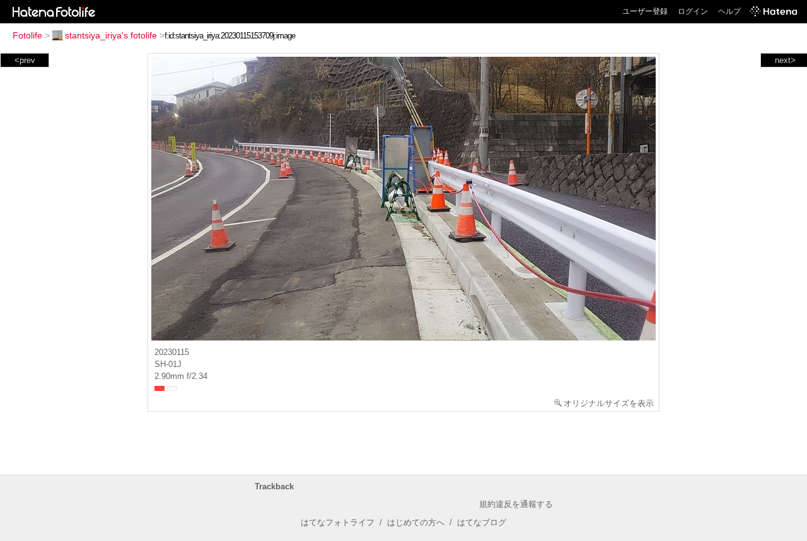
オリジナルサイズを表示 (609, 403)
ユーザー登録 (645, 11)
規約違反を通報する (516, 504)
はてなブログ (481, 522)
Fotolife (27, 35)
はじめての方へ (415, 522)
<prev (25, 60)
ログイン (693, 11)
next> (785, 60)
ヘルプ (729, 11)
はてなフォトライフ (337, 522)
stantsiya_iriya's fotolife (111, 35)
